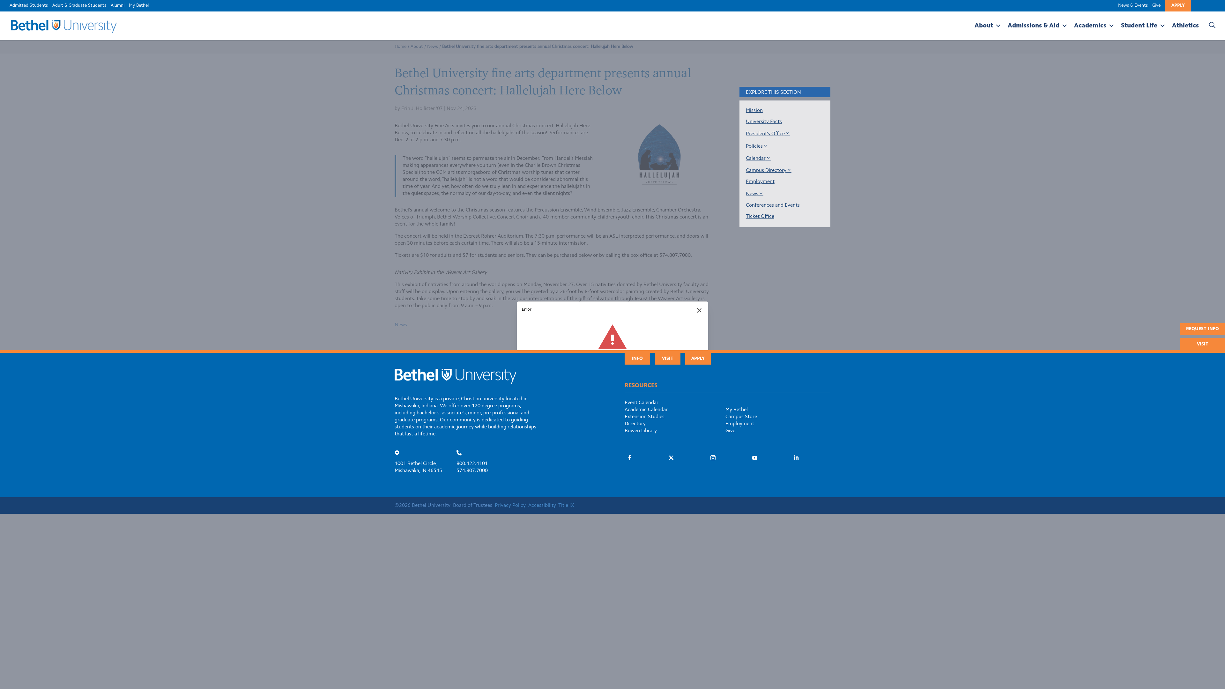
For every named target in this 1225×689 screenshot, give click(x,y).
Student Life (1139, 26)
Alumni (117, 6)
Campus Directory (766, 170)
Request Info (1202, 329)
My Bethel (139, 6)
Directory (635, 423)
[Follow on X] (671, 458)
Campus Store (741, 416)
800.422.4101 (472, 463)
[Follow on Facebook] (630, 458)
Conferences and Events (773, 205)
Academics (1090, 26)
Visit (1202, 344)
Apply (1178, 6)
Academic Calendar (646, 409)
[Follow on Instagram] (713, 458)
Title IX (566, 505)
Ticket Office (760, 216)
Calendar (756, 158)
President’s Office (765, 134)
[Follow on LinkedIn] (796, 458)
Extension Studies (644, 416)
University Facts (764, 121)
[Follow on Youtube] (755, 458)
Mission (754, 110)
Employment (760, 181)
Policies (754, 146)
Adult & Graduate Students (79, 6)
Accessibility (542, 505)
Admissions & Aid (1033, 26)
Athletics (1185, 26)
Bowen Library (641, 430)
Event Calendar (641, 402)
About (984, 26)
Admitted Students (29, 6)
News (752, 193)
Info (637, 359)
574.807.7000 (472, 470)
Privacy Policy (510, 505)
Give (1156, 6)
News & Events (1133, 6)
